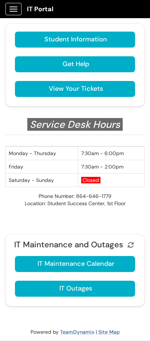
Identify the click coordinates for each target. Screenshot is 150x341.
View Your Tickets (76, 88)
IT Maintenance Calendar (76, 263)
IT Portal (40, 9)
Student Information (75, 39)
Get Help (76, 64)
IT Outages (75, 288)
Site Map (109, 332)
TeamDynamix (77, 332)
